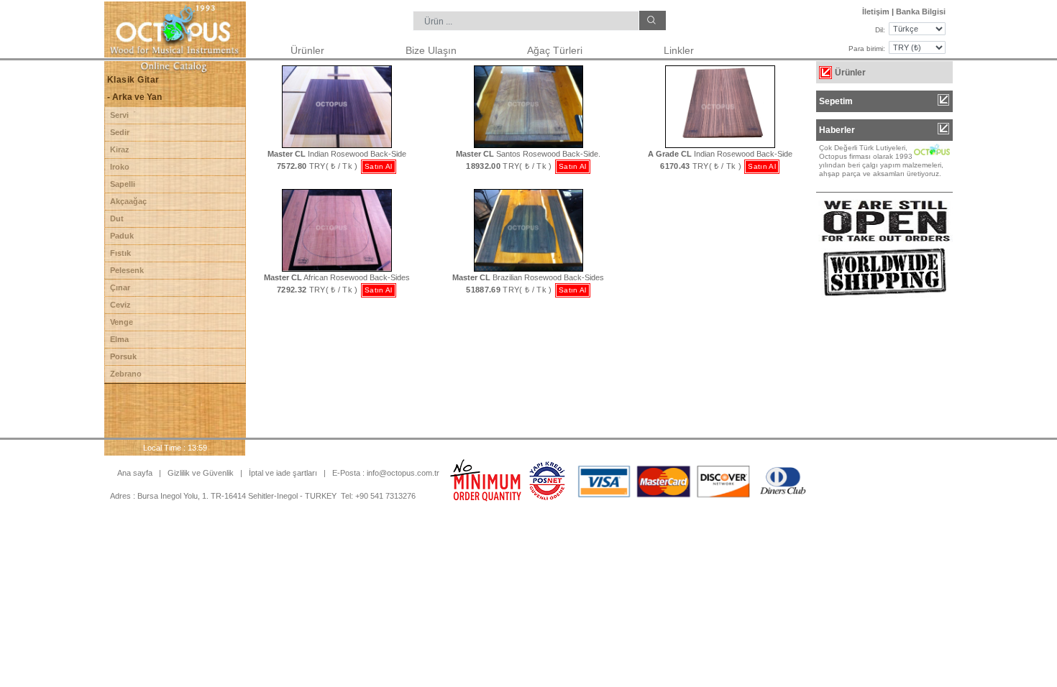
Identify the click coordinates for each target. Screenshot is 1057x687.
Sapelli (122, 184)
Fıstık (120, 253)
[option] (884, 161)
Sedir (119, 132)
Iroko (119, 166)
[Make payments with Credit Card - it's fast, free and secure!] (547, 480)
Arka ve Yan (136, 97)
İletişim (875, 11)
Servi (119, 115)
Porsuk (123, 356)
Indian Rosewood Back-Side (336, 153)
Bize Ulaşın (431, 50)
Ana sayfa (134, 473)
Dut (117, 218)
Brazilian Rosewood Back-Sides (528, 277)
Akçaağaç (128, 201)
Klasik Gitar (133, 80)
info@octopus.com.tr (403, 473)
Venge (121, 322)
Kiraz (119, 149)
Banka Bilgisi (921, 11)
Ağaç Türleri (554, 50)
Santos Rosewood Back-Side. (528, 153)
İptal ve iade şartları (283, 473)
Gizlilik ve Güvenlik (202, 473)
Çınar (120, 287)
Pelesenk (127, 270)
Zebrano (126, 373)
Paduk (122, 235)
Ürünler (307, 50)
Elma (119, 339)
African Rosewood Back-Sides (337, 277)
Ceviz (120, 304)
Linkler (679, 50)
